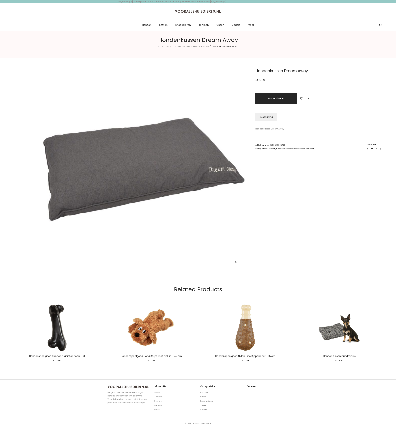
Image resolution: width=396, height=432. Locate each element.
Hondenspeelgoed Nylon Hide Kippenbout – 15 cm (245, 356)
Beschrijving (266, 117)
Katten (203, 396)
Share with (372, 144)
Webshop (158, 405)
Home (160, 46)
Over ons (158, 401)
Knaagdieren (206, 401)
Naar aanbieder (276, 98)
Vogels (203, 409)
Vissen (203, 405)
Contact (158, 396)
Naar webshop (202, 1)
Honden (205, 46)
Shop (168, 46)
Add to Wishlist (301, 98)
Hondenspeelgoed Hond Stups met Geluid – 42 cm (151, 356)
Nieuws (157, 409)
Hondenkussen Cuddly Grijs (339, 356)
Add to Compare (307, 98)
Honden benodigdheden (186, 46)
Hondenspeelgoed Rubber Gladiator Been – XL (57, 356)
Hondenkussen (307, 148)
